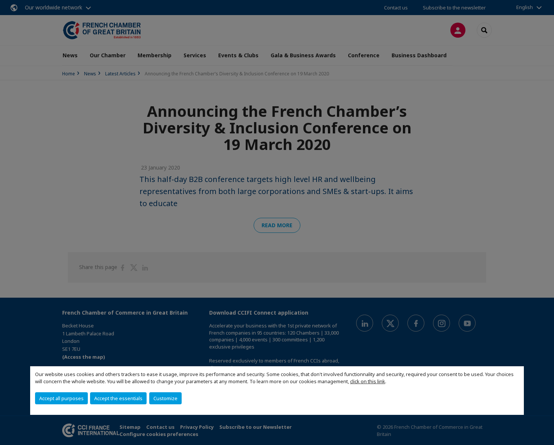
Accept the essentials (118, 398)
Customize (165, 398)
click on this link (367, 381)
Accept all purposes (61, 398)
